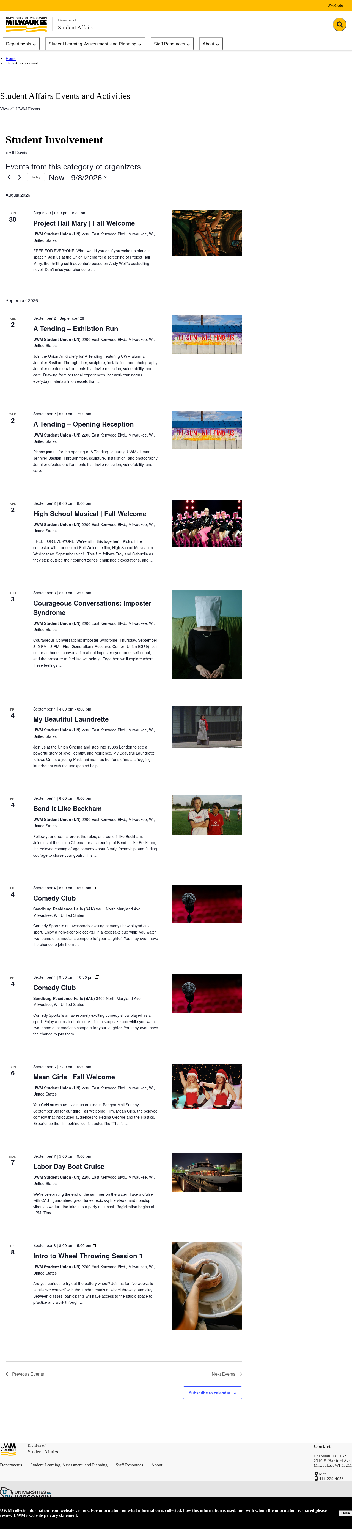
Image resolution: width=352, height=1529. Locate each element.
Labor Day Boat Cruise (68, 1166)
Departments (18, 44)
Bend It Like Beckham (67, 808)
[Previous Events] (9, 177)
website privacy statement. (53, 1515)
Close (345, 1513)
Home (11, 58)
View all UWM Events (20, 109)
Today (35, 177)
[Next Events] (19, 177)
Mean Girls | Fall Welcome (74, 1076)
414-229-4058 (331, 1478)
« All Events (16, 152)
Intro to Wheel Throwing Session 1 (88, 1255)
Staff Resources (169, 44)
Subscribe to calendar (209, 1392)
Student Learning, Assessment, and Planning (92, 44)
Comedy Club (54, 897)
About (208, 44)
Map (323, 1474)
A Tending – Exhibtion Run (75, 328)
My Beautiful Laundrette (71, 718)
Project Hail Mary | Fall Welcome (84, 222)
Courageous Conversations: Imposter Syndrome (92, 607)
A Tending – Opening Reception (83, 424)
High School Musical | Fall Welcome (89, 513)
